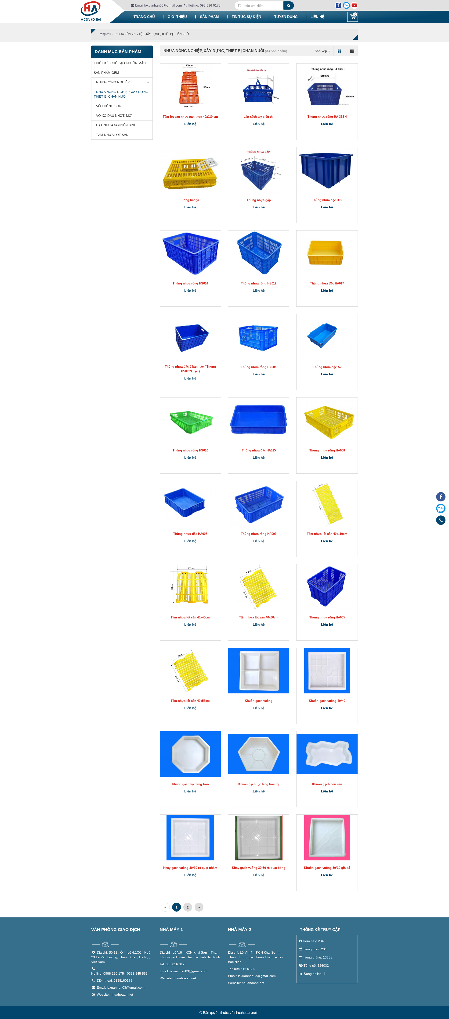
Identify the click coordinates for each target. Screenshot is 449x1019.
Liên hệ (317, 17)
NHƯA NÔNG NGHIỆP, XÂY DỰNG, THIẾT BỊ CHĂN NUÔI (121, 94)
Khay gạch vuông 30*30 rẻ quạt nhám (190, 868)
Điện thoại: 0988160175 (114, 980)
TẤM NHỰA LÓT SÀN (112, 135)
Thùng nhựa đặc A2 (327, 367)
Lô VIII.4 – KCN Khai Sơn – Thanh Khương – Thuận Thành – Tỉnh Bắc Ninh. (256, 957)
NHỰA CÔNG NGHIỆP (113, 82)
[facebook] (440, 496)
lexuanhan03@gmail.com (183, 971)
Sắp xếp (321, 51)
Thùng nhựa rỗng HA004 (258, 367)
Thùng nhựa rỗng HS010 (190, 450)
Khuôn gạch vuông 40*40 (327, 701)
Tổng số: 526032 (316, 965)
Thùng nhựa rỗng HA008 (327, 450)
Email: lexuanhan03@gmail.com (121, 987)
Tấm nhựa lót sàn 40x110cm (327, 534)
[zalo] (440, 508)
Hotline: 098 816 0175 (204, 5)
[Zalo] (346, 5)
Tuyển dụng (286, 17)
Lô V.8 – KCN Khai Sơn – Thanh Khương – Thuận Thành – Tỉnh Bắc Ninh (190, 955)
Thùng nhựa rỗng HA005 (327, 617)
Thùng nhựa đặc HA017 (327, 283)
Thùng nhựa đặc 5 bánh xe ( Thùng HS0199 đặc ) (190, 369)
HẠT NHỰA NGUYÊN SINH (116, 125)
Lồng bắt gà (190, 200)
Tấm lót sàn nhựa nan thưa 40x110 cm (190, 116)
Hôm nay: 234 (313, 941)
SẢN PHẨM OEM (106, 73)
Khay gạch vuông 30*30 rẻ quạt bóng (258, 868)
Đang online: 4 (314, 974)
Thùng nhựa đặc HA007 (190, 534)
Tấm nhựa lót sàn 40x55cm (190, 701)
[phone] (441, 520)
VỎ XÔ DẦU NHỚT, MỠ (114, 115)
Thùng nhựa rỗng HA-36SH (327, 116)
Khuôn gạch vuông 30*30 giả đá (327, 868)
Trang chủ (144, 17)
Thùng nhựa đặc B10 (327, 200)
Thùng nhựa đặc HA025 (259, 450)
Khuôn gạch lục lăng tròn (190, 784)
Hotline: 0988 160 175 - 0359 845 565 (119, 973)
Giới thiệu (177, 17)
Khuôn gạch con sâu (327, 784)
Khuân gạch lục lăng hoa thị (258, 784)
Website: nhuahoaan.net (115, 994)
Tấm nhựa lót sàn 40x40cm (190, 617)
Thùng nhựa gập (259, 200)
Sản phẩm (209, 17)
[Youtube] (354, 5)
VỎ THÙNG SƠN (109, 106)
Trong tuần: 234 (315, 949)
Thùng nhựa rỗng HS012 (258, 283)
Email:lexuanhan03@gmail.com (158, 5)
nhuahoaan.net (178, 978)
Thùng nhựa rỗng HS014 (190, 283)
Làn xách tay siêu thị (259, 116)
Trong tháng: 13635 (317, 957)
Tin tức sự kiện (246, 17)
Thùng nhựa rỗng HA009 (258, 534)
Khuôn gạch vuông (258, 701)
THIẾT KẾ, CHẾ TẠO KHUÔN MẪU (120, 63)
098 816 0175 (173, 964)
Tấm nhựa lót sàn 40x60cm (258, 617)
